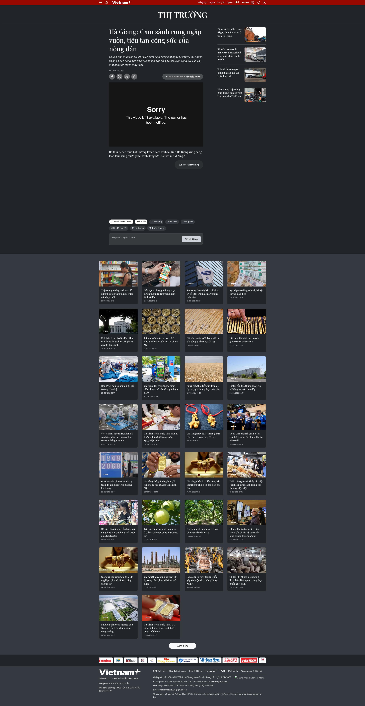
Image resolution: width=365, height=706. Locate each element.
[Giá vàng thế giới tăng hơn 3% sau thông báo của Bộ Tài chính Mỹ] (161, 465)
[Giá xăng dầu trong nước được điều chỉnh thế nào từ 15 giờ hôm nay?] (161, 369)
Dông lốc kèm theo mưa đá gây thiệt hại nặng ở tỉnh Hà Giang (229, 32)
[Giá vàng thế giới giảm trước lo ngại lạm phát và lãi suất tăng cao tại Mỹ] (118, 560)
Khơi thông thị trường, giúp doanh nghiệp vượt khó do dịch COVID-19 (229, 93)
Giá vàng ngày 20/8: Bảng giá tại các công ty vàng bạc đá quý (203, 435)
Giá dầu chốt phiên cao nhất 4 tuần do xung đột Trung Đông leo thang (116, 485)
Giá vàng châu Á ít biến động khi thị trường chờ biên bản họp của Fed (203, 485)
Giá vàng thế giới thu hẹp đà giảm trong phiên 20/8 (244, 340)
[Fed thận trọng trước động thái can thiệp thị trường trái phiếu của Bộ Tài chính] (118, 321)
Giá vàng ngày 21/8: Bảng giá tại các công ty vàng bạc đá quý (203, 340)
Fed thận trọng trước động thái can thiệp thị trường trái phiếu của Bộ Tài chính (117, 341)
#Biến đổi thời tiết (119, 227)
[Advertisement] (156, 191)
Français (220, 2)
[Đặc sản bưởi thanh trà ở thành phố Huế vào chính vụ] (204, 512)
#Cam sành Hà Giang (121, 221)
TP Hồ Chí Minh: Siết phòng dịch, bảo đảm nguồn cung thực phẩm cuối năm (246, 580)
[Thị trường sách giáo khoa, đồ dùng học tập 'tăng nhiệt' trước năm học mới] (118, 274)
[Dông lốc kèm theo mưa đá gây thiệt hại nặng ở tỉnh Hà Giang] (255, 34)
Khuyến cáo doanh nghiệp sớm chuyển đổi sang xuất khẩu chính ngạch (229, 54)
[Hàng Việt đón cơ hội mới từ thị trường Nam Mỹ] (118, 369)
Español (230, 2)
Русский (245, 2)
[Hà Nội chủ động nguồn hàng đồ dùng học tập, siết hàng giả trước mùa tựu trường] (118, 512)
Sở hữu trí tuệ (159, 670)
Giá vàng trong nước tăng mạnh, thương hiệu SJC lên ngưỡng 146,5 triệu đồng (161, 437)
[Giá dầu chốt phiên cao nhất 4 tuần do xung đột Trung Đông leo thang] (118, 465)
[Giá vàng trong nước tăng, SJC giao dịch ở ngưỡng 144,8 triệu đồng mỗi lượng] (161, 608)
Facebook (112, 77)
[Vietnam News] (210, 660)
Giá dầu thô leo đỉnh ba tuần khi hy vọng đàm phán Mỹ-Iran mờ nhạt (160, 580)
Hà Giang (139, 227)
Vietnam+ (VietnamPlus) (121, 2)
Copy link (134, 77)
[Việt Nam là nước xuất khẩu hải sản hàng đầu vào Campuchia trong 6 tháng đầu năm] (118, 417)
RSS (191, 670)
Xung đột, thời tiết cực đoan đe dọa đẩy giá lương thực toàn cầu (203, 387)
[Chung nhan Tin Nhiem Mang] (250, 677)
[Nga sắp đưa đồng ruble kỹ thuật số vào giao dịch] (246, 274)
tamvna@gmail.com (218, 681)
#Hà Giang (172, 221)
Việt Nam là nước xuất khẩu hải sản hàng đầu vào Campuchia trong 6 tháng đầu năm (117, 437)
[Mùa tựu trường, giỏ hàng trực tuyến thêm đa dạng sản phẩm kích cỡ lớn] (161, 274)
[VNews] (262, 660)
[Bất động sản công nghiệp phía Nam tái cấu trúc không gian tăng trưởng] (118, 608)
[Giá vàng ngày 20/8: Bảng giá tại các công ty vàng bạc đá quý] (204, 417)
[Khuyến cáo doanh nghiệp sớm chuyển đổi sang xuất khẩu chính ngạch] (255, 54)
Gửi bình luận (191, 239)
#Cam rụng (156, 221)
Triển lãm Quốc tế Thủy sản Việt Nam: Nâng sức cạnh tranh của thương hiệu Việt (246, 485)
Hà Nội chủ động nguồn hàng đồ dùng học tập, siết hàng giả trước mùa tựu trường (118, 532)
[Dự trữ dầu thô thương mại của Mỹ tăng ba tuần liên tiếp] (246, 369)
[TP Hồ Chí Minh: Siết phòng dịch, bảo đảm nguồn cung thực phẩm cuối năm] (246, 560)
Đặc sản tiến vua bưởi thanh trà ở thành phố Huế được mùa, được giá (161, 532)
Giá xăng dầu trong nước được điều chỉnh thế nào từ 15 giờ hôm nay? (161, 389)
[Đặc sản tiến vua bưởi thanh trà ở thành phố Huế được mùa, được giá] (161, 512)
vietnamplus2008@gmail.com (173, 689)
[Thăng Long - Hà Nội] (252, 2)
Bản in (127, 77)
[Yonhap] (188, 660)
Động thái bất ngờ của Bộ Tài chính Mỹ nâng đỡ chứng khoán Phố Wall (246, 437)
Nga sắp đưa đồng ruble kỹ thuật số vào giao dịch (246, 292)
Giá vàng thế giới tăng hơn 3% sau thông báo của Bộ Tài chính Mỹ (160, 485)
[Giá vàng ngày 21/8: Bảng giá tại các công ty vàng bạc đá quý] (204, 321)
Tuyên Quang (158, 227)
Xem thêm (182, 645)
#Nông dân (187, 221)
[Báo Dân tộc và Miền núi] (102, 660)
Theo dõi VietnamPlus (175, 76)
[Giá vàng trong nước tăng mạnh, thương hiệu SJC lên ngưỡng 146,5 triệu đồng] (161, 417)
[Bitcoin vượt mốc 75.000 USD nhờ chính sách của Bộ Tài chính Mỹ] (161, 321)
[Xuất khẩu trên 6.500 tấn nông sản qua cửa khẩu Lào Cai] (255, 75)
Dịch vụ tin (233, 670)
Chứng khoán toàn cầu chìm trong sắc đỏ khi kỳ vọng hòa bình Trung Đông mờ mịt (244, 532)
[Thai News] (152, 660)
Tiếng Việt (202, 2)
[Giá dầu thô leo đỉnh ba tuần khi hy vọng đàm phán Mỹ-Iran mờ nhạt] (161, 560)
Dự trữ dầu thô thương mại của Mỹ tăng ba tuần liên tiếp (245, 387)
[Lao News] (142, 660)
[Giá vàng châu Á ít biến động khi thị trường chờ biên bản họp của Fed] (204, 465)
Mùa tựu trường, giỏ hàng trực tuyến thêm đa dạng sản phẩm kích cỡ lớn (159, 294)
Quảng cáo (246, 670)
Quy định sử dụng (177, 670)
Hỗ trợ (199, 670)
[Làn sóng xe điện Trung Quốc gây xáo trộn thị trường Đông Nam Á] (204, 560)
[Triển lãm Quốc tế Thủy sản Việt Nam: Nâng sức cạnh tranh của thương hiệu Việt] (246, 465)
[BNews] (118, 660)
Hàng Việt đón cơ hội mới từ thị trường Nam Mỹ (117, 387)
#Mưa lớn (141, 221)
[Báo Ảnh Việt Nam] (249, 660)
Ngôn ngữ (210, 670)
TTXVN (222, 670)
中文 (238, 2)
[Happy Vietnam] (167, 660)
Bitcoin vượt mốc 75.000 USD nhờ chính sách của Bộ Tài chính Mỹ (161, 341)
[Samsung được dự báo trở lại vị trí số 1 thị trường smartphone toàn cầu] (204, 274)
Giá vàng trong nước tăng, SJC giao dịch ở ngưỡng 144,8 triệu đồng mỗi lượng (159, 628)
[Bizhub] (131, 660)
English (212, 2)
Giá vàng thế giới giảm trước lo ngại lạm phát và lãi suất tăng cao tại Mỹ (117, 580)
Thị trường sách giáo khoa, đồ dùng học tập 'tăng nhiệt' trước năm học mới (117, 294)
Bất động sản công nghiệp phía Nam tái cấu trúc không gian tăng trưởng (117, 628)
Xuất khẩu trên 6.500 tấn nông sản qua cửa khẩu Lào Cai (228, 73)
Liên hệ (258, 670)
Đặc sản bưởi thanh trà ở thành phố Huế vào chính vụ (203, 531)
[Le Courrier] (230, 660)
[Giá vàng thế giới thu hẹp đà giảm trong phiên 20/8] (246, 321)
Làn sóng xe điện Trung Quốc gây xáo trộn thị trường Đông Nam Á (202, 580)
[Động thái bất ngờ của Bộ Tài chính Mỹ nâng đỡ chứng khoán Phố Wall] (246, 417)
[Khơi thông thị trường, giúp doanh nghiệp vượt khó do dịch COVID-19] (255, 95)
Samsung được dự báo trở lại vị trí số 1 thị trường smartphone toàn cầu (202, 294)
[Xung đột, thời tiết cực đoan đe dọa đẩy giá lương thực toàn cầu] (204, 369)
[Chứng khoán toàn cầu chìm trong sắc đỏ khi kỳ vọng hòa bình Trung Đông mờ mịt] (246, 512)
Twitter (119, 77)
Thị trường (182, 14)
